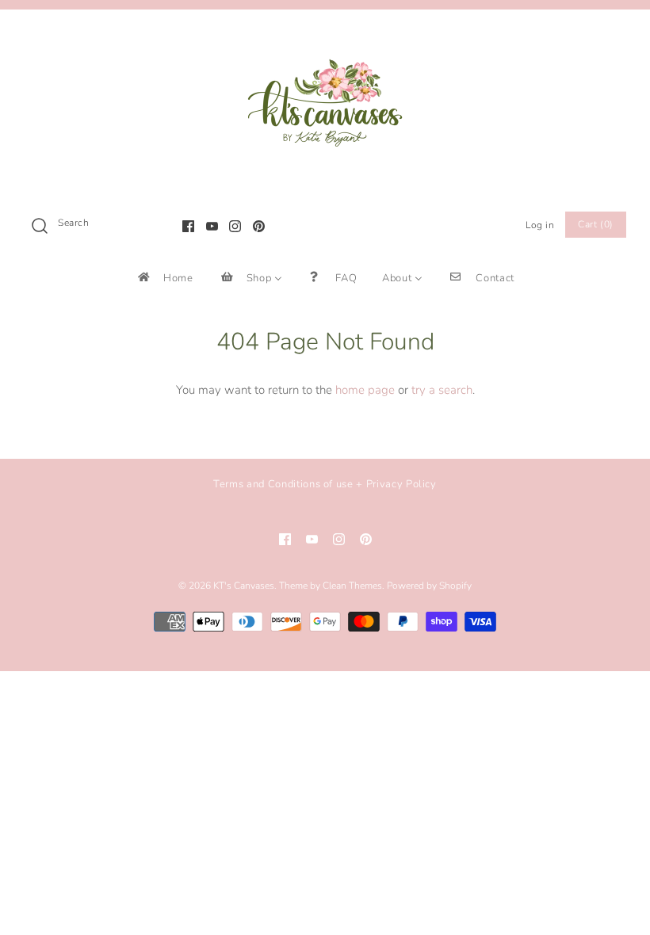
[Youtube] (212, 226)
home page (365, 390)
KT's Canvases (243, 585)
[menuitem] (164, 278)
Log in (540, 225)
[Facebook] (188, 226)
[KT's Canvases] (325, 35)
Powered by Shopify (429, 585)
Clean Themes (352, 585)
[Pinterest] (259, 226)
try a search (441, 390)
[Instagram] (235, 226)
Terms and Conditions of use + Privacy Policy (325, 484)
